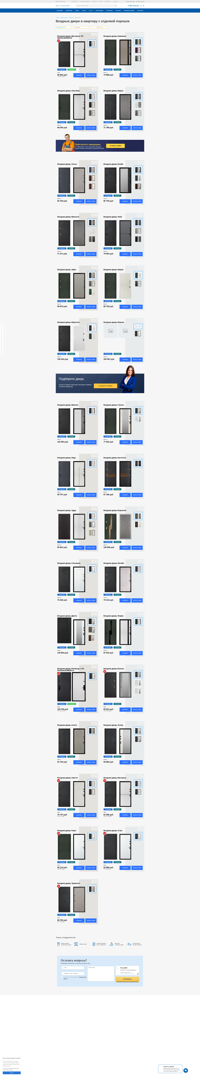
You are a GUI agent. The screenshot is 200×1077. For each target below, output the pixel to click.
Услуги (100, 1)
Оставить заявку (115, 145)
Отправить (127, 979)
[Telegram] (120, 6)
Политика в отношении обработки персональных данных (11, 1069)
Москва (63, 1)
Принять (12, 1072)
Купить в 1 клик (91, 75)
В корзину (79, 75)
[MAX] (123, 6)
